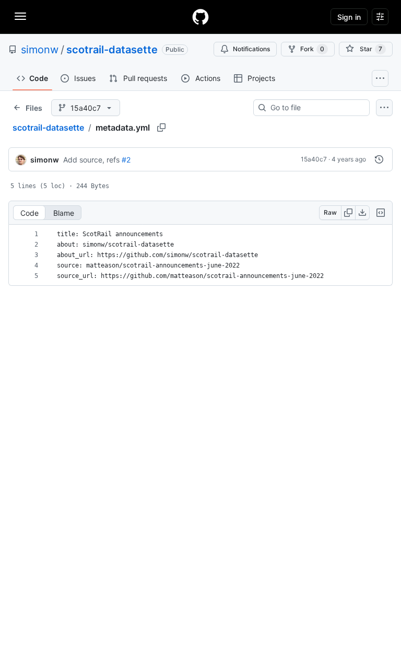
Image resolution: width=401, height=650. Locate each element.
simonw (39, 49)
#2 (126, 159)
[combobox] (315, 107)
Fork (312, 49)
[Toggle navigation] (20, 16)
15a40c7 (314, 159)
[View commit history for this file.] (379, 159)
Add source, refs (91, 159)
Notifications (251, 49)
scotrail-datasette (112, 49)
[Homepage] (200, 16)
